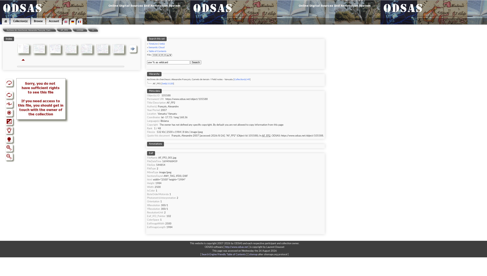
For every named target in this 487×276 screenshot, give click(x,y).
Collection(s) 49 (242, 79)
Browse (38, 21)
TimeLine (153, 44)
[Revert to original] (9, 82)
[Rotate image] (9, 95)
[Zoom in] (9, 148)
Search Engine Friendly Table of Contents (224, 254)
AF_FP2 (64, 30)
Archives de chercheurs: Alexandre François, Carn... (29, 30)
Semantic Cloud (157, 47)
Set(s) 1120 (167, 84)
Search (196, 62)
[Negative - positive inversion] (9, 121)
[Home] (6, 21)
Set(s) (162, 44)
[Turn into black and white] (9, 112)
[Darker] (9, 139)
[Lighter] (9, 130)
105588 (79, 30)
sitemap (253, 254)
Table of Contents (157, 51)
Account (54, 21)
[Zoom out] (9, 156)
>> (93, 30)
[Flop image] (9, 104)
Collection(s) (20, 21)
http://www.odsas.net (236, 247)
